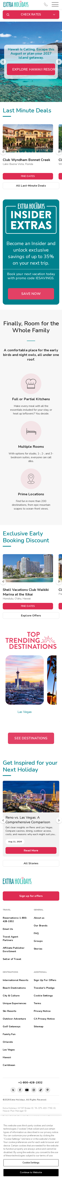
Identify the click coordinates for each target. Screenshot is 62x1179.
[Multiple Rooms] (31, 431)
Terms (37, 1003)
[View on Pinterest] (47, 1090)
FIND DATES (28, 176)
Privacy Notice (42, 1011)
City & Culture (11, 995)
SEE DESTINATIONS (30, 738)
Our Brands (40, 925)
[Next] (59, 62)
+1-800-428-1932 (31, 1082)
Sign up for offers (31, 896)
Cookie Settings (31, 1162)
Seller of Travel (12, 959)
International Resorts (15, 980)
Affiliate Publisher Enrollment (13, 949)
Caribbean (9, 1065)
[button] (54, 4)
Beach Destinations (14, 988)
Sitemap (38, 1026)
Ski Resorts (9, 1011)
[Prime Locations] (31, 479)
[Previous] (3, 62)
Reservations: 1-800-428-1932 (15, 919)
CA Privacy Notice (44, 1018)
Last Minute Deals (27, 110)
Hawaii (7, 1057)
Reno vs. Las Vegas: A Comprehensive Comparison (28, 819)
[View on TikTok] (40, 1090)
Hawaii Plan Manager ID (15, 1110)
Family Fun (9, 1034)
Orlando (8, 1042)
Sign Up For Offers (45, 980)
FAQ (36, 933)
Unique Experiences (14, 1003)
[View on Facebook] (20, 1090)
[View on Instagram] (34, 1090)
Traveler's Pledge (44, 988)
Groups (38, 941)
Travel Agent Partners (10, 938)
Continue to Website (31, 1172)
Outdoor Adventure (14, 1018)
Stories (38, 948)
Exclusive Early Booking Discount (26, 537)
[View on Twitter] (13, 1090)
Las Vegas (25, 712)
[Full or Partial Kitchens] (31, 383)
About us (39, 918)
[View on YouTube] (27, 1090)
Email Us (8, 929)
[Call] (45, 4)
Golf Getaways (11, 1026)
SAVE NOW (31, 293)
